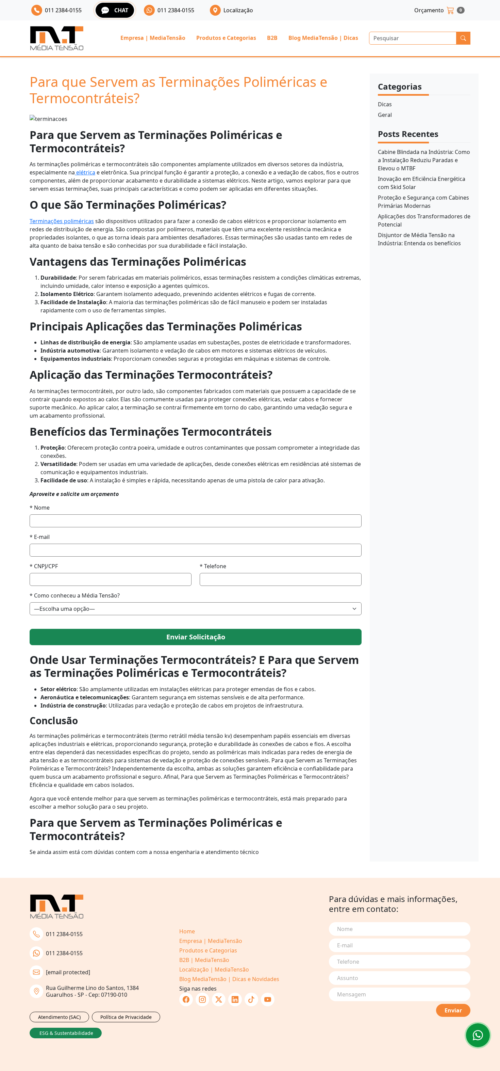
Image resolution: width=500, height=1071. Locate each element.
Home (187, 931)
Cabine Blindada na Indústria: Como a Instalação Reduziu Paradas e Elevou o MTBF (424, 160)
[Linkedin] (235, 999)
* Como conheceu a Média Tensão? (75, 595)
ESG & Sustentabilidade (66, 1033)
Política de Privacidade (126, 1017)
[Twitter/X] (219, 999)
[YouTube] (267, 999)
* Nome (40, 507)
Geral (385, 115)
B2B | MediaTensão (204, 960)
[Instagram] (202, 999)
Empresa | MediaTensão (152, 38)
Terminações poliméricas (62, 221)
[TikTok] (251, 999)
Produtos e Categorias (226, 38)
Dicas (385, 104)
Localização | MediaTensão (214, 969)
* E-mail (40, 537)
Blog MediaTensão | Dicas (323, 38)
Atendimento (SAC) (59, 1017)
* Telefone (213, 566)
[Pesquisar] (463, 38)
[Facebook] (186, 999)
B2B (272, 38)
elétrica (85, 172)
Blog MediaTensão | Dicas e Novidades (229, 979)
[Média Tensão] (57, 38)
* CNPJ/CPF (44, 566)
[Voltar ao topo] (478, 1035)
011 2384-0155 (64, 934)
